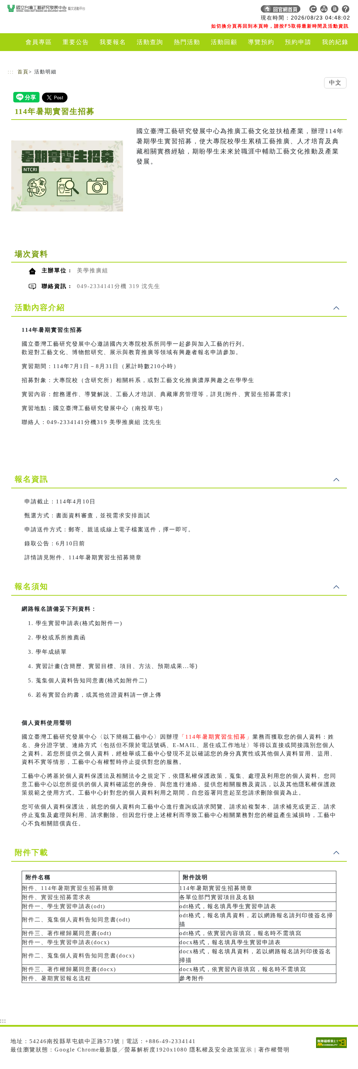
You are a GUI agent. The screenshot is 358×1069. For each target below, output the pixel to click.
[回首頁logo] (56, 10)
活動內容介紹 (40, 307)
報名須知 (31, 586)
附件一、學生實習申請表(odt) (63, 906)
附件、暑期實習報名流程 (56, 978)
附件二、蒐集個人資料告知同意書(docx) (78, 956)
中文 (335, 82)
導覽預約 (261, 42)
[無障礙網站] (333, 1048)
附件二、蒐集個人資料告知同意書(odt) (76, 920)
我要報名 (113, 42)
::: (11, 71)
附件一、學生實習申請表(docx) (66, 942)
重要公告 (76, 42)
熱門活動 (187, 42)
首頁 (23, 71)
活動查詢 (150, 42)
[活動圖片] (67, 175)
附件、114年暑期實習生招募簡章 (68, 888)
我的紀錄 (335, 42)
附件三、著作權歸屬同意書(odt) (67, 933)
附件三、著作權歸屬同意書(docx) (69, 969)
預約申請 (298, 42)
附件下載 (31, 852)
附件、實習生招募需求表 (56, 897)
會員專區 (39, 42)
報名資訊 (31, 479)
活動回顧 (224, 42)
